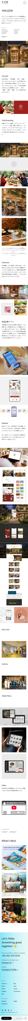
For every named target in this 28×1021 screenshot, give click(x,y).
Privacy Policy (17, 991)
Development (4, 33)
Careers (15, 988)
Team (15, 986)
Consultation (16, 32)
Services (4, 983)
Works (3, 986)
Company (4, 991)
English (15, 1001)
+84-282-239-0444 (11, 956)
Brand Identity (4, 29)
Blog (15, 983)
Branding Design (16, 29)
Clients (3, 988)
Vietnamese (4, 1003)
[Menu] (24, 2)
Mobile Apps (16, 33)
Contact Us (7, 963)
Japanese (4, 1001)
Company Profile (9, 970)
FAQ (3, 994)
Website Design (4, 32)
